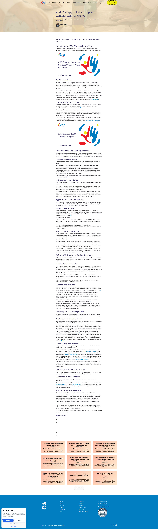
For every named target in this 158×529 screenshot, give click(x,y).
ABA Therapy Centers (83, 511)
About (61, 503)
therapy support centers (61, 384)
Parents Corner (86, 2)
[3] (71, 215)
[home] (44, 2)
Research (81, 505)
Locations (81, 503)
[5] (100, 290)
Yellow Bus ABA (94, 99)
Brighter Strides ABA (76, 384)
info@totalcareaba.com (105, 506)
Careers (67, 2)
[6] (90, 301)
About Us (54, 2)
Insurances (62, 509)
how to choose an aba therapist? (93, 120)
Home (49, 2)
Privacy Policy (43, 525)
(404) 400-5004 (103, 501)
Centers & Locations (76, 2)
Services (61, 2)
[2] (80, 107)
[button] (55, 2)
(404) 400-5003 (103, 503)
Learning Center (82, 507)
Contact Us (101, 2)
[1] (60, 88)
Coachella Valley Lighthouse (90, 351)
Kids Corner (95, 2)
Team (61, 511)
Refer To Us (81, 509)
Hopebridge (78, 332)
